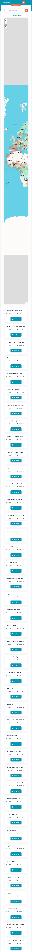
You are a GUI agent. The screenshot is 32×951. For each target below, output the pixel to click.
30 (21, 165)
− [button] (5, 23)
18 (18, 142)
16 (23, 167)
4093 (14, 148)
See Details (16, 319)
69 (23, 144)
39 (14, 166)
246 (11, 147)
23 (21, 151)
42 (13, 163)
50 (21, 172)
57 (20, 148)
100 (8, 156)
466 (16, 145)
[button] (27, 2)
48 (6, 162)
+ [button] (5, 21)
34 (9, 166)
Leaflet (26, 303)
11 (25, 146)
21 (18, 164)
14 (19, 168)
